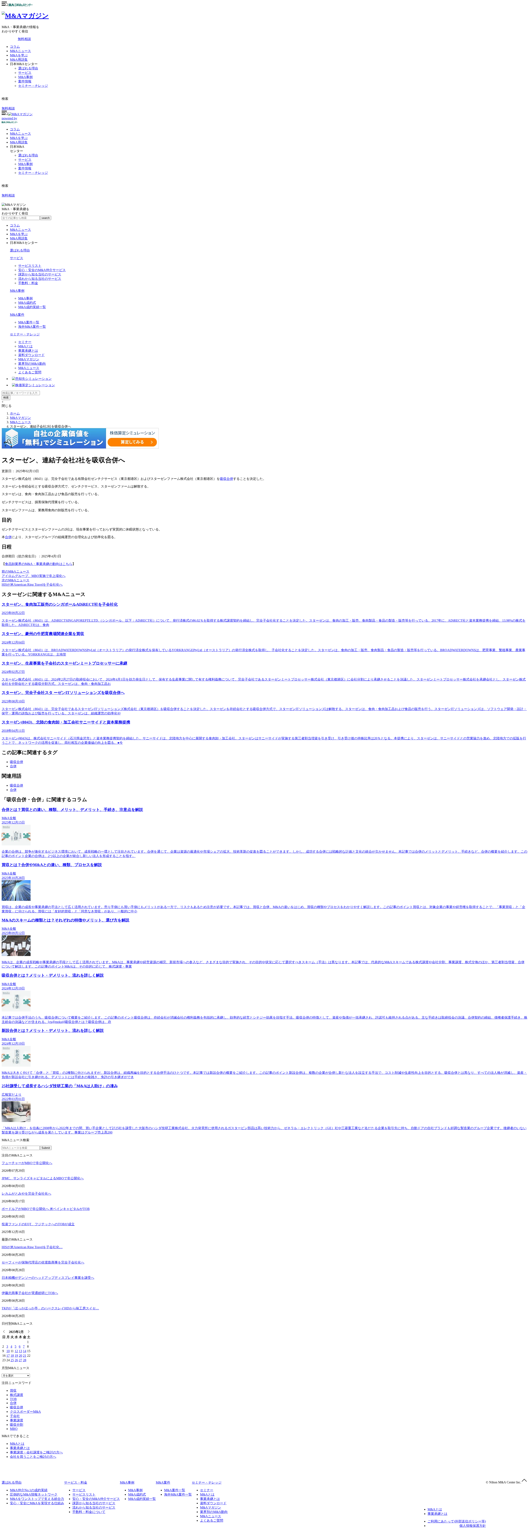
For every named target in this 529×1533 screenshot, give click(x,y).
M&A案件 (17, 314)
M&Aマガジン (28, 359)
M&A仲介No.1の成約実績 (29, 1490)
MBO (14, 1428)
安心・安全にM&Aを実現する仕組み (37, 1503)
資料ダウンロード (31, 355)
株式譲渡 (16, 1395)
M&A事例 (25, 77)
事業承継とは (28, 350)
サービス (24, 72)
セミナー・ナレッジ (33, 85)
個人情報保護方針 (472, 1525)
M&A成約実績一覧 (32, 307)
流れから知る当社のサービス (39, 278)
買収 (13, 1390)
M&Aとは (25, 346)
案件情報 (24, 81)
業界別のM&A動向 (32, 363)
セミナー (24, 342)
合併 (8, 537)
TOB (13, 1399)
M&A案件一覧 (28, 322)
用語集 (19, 142)
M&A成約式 (27, 302)
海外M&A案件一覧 (32, 326)
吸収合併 (226, 478)
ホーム (15, 413)
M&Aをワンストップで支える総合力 (37, 1499)
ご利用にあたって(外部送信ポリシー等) (457, 1521)
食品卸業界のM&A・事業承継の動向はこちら (38, 564)
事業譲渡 (16, 1420)
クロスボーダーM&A (25, 1411)
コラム (15, 46)
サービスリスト (29, 265)
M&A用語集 (19, 59)
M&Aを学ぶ (19, 55)
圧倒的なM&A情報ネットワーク (33, 1494)
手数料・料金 (28, 283)
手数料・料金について (88, 1512)
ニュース (20, 133)
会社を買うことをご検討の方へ (33, 1456)
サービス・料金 (75, 1482)
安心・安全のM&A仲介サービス (42, 270)
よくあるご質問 (29, 372)
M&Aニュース (20, 51)
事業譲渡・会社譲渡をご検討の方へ (36, 1452)
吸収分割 (16, 1424)
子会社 (15, 1416)
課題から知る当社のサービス (39, 274)
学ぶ (19, 138)
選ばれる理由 (28, 68)
